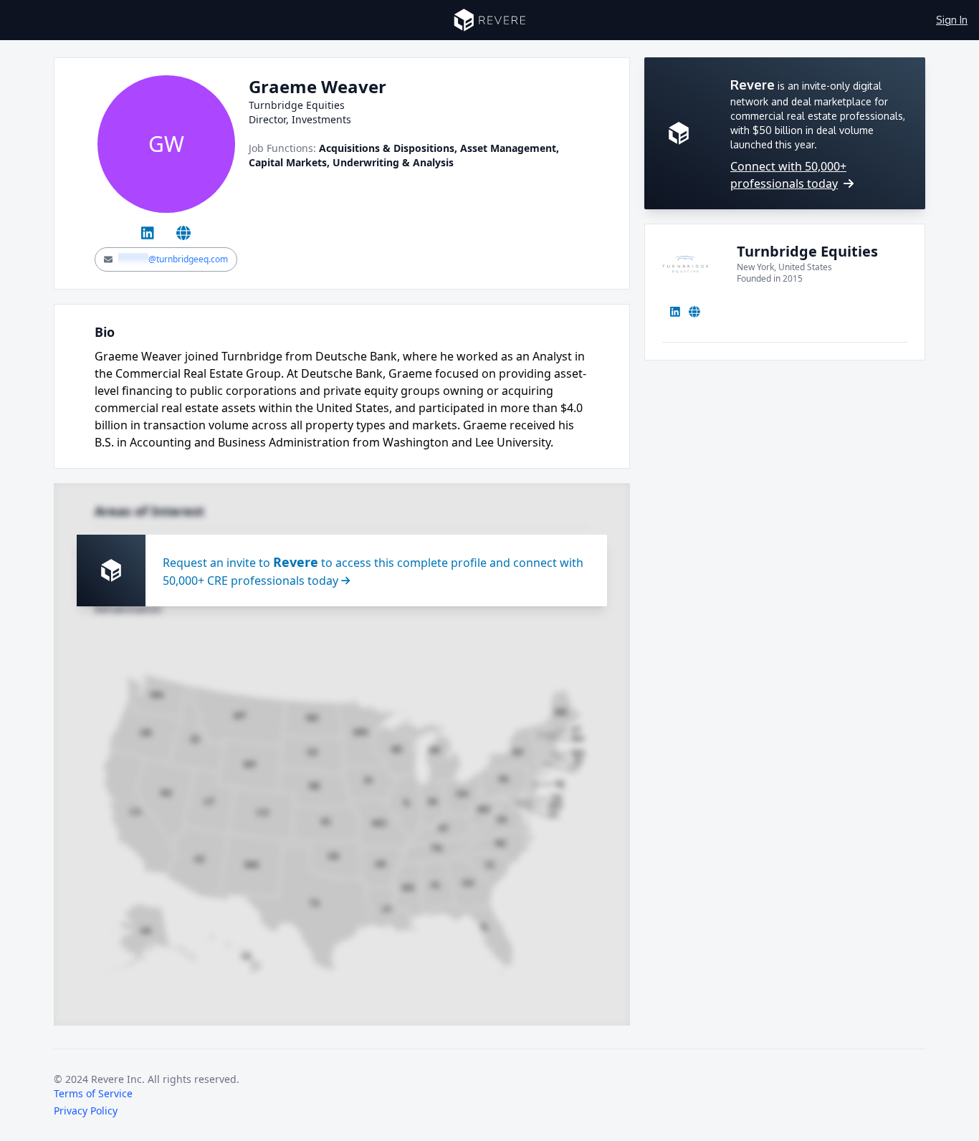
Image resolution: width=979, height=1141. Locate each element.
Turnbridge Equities (807, 251)
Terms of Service (93, 1093)
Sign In (952, 20)
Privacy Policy (86, 1110)
